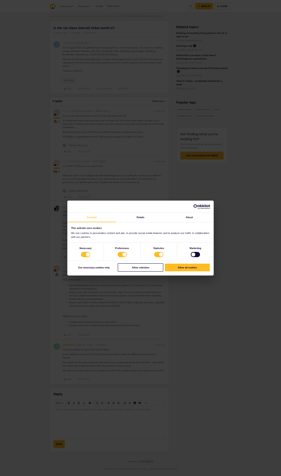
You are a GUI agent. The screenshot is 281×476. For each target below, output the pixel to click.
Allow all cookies (187, 267)
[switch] (122, 254)
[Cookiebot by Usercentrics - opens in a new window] (196, 206)
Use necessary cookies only (94, 267)
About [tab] (189, 217)
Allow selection (140, 267)
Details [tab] (141, 217)
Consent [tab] (92, 217)
